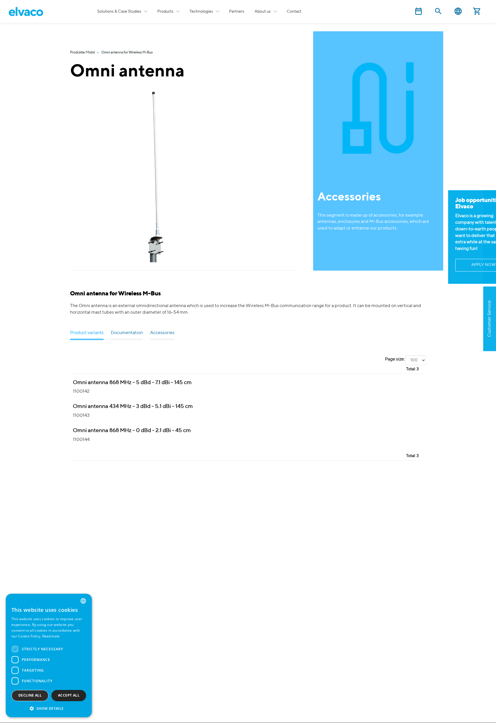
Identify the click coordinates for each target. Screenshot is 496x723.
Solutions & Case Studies (119, 11)
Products (165, 11)
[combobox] (83, 601)
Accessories (162, 333)
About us (263, 11)
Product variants (87, 333)
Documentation (127, 333)
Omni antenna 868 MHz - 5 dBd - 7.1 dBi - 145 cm (132, 382)
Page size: (395, 359)
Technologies (201, 11)
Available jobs (489, 237)
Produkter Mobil (82, 52)
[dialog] (49, 655)
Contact (294, 11)
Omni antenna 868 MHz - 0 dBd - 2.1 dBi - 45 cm (132, 430)
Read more (51, 636)
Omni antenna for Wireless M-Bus (127, 52)
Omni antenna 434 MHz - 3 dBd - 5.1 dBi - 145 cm (133, 406)
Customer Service (489, 318)
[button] (48, 708)
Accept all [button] (69, 695)
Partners (236, 11)
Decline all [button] (30, 695)
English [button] (458, 11)
